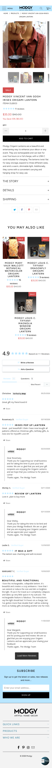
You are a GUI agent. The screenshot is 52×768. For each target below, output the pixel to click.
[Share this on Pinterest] (29, 210)
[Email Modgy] (33, 747)
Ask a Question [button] (27, 369)
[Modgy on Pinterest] (23, 747)
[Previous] (5, 44)
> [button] (27, 656)
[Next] (46, 44)
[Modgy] (26, 8)
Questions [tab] (25, 378)
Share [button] (7, 409)
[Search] (42, 8)
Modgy (29, 756)
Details (8, 190)
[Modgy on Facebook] (19, 747)
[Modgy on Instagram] (28, 747)
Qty (4, 125)
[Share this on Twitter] (15, 210)
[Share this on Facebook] (22, 210)
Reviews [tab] (7, 378)
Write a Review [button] (27, 362)
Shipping (9, 199)
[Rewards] (45, 761)
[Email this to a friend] (36, 210)
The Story (10, 181)
